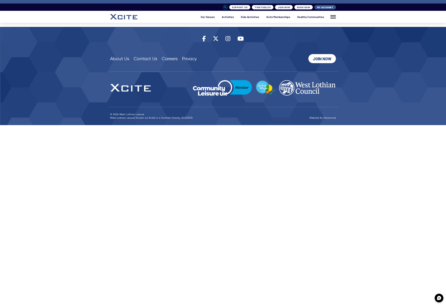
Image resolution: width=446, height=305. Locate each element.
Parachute (330, 117)
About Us (119, 58)
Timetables (263, 7)
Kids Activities (250, 16)
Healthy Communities (310, 16)
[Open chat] (439, 298)
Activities (228, 16)
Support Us (240, 7)
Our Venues (208, 16)
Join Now (284, 7)
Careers (170, 58)
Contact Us (145, 58)
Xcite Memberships (278, 16)
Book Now (303, 7)
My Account (325, 7)
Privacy (189, 58)
